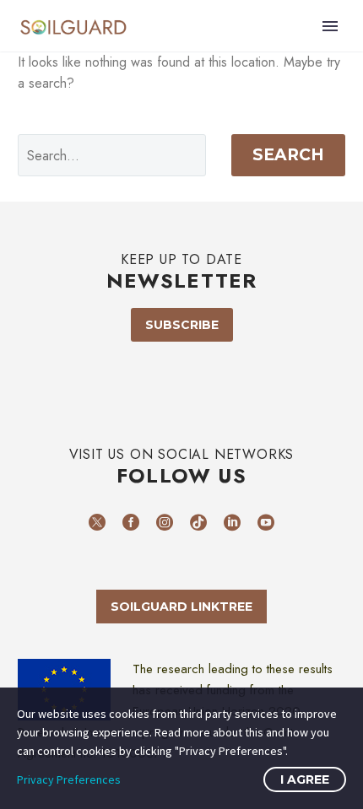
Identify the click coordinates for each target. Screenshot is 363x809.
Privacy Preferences (69, 779)
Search (288, 154)
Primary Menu (330, 26)
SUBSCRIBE (182, 324)
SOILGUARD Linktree (181, 606)
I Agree (304, 779)
